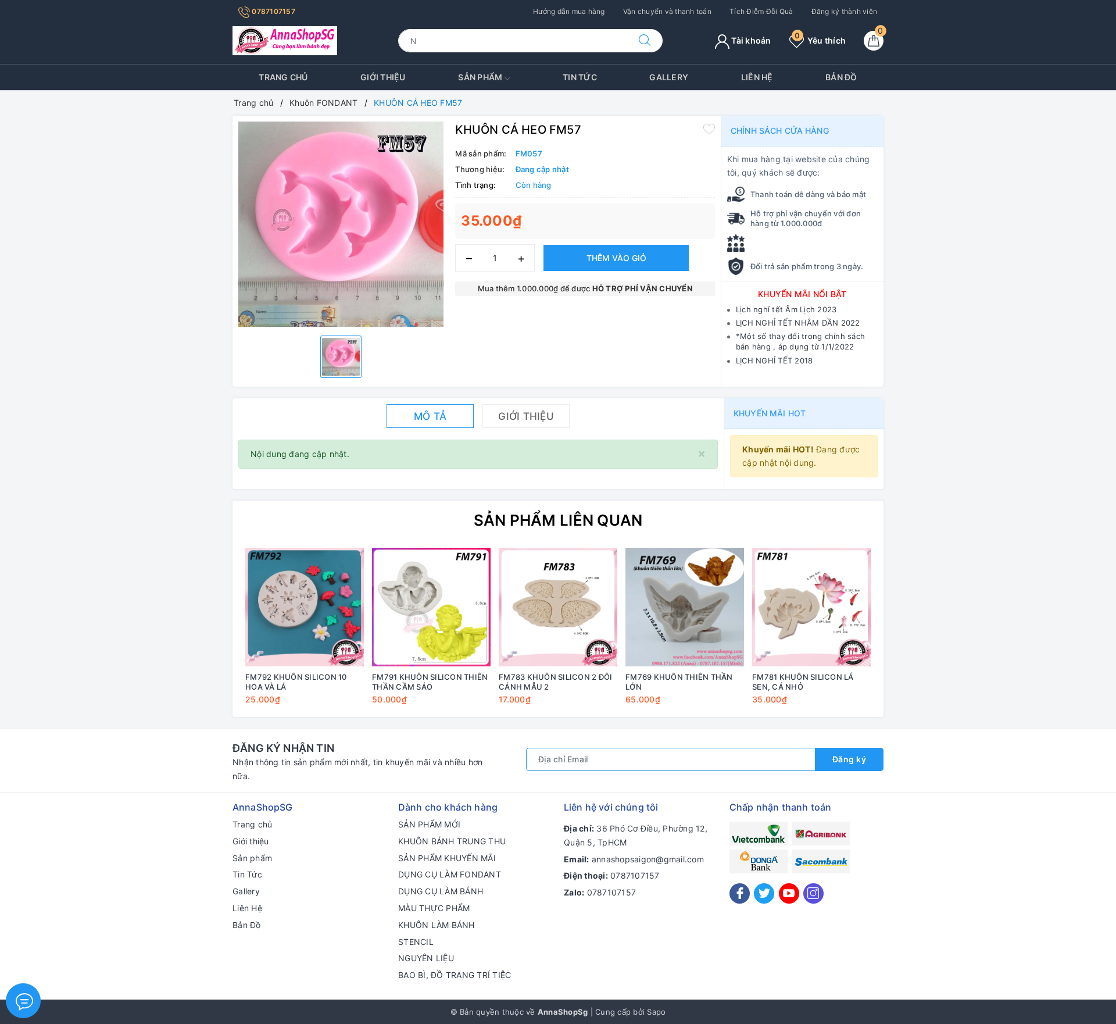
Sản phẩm (481, 77)
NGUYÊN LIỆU (426, 958)
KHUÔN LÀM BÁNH (436, 925)
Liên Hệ (757, 77)
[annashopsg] (285, 40)
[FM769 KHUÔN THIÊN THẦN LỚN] (684, 607)
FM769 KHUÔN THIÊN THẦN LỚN (679, 681)
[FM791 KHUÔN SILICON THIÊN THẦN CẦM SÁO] (431, 607)
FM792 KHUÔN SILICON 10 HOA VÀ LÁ (296, 681)
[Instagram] (813, 893)
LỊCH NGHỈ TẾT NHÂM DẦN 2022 (798, 322)
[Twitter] (764, 893)
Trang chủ (283, 77)
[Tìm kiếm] (645, 40)
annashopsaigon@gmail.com (648, 859)
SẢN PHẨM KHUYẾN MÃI (447, 858)
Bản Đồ (841, 77)
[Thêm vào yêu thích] (709, 128)
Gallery (668, 77)
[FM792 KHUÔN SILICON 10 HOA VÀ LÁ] (304, 607)
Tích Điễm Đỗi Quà (761, 11)
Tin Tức (580, 77)
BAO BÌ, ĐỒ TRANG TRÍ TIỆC (454, 975)
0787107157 (272, 11)
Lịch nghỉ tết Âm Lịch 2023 (786, 309)
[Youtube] (789, 893)
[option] (340, 224)
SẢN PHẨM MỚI (429, 824)
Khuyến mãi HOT (770, 413)
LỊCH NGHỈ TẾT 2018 (774, 360)
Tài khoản (750, 40)
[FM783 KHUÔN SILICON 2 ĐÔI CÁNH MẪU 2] (558, 607)
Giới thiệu (383, 77)
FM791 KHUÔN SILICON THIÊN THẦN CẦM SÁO (430, 681)
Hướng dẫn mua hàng (569, 11)
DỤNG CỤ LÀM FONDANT (449, 874)
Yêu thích (820, 40)
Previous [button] (209, 634)
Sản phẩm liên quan (558, 520)
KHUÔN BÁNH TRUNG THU (452, 841)
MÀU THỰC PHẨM (434, 908)
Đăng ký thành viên (844, 11)
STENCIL (416, 942)
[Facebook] (739, 893)
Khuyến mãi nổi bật (802, 294)
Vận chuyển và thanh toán (667, 11)
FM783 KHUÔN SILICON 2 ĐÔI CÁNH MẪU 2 (555, 681)
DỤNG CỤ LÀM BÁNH (440, 891)
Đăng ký (849, 759)
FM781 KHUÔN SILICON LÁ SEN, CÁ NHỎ (803, 681)
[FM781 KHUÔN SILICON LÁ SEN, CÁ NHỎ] (811, 607)
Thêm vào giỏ (616, 258)
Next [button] (906, 634)
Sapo (656, 1011)
